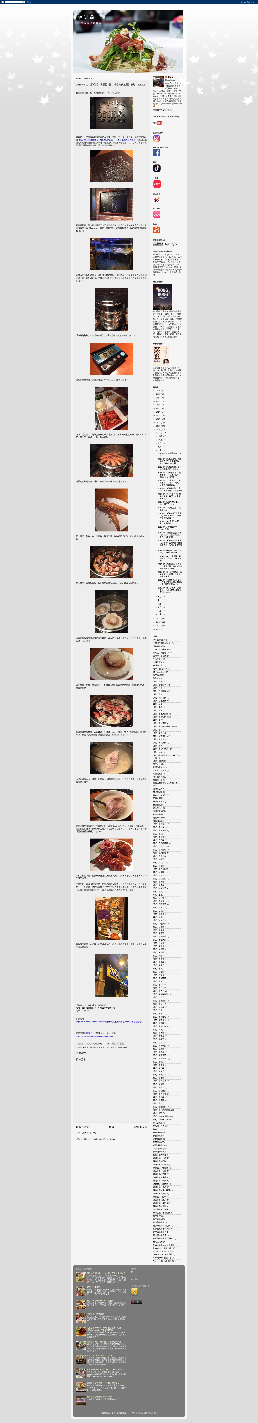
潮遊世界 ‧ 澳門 (159, 1203)
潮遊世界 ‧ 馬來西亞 (161, 1190)
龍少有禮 (157, 1216)
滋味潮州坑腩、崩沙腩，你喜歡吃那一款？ (105, 1342)
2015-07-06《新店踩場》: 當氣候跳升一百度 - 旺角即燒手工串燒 (170, 574)
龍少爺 (171, 77)
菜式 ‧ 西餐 (157, 908)
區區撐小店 (158, 808)
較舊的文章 (140, 1127)
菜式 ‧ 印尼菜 (158, 882)
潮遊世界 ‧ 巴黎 (159, 1161)
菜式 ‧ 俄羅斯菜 (159, 940)
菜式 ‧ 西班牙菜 (159, 904)
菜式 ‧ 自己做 (158, 898)
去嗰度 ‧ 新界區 (159, 656)
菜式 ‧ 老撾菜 (158, 895)
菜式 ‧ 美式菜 (158, 949)
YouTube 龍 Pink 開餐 (162, 1261)
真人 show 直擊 (159, 795)
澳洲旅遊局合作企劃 (161, 1213)
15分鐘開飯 (158, 640)
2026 (158, 391)
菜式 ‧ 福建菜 (158, 1065)
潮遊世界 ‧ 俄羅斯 (160, 1168)
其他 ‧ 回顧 (157, 688)
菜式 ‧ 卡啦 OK (159, 869)
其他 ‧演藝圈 (158, 761)
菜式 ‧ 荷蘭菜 (158, 1007)
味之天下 (157, 764)
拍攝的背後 (158, 767)
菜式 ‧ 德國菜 (158, 1078)
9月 (160, 443)
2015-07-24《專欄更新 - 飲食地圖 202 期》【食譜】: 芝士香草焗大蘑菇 (169, 483)
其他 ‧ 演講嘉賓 (159, 743)
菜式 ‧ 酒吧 (157, 988)
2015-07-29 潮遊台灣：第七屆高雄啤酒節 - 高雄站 (169, 468)
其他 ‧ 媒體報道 (159, 717)
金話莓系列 (158, 777)
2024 (158, 398)
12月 (160, 433)
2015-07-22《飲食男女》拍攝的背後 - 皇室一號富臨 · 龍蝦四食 (170, 496)
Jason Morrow (132, 1413)
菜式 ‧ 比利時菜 (159, 853)
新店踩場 (157, 1142)
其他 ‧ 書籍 (157, 707)
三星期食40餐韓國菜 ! (162, 643)
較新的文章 (82, 1127)
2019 (158, 415)
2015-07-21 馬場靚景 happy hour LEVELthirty (170, 503)
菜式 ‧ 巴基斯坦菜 (160, 843)
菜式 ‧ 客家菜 (158, 943)
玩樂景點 (157, 774)
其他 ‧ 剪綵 (157, 711)
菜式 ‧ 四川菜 (158, 875)
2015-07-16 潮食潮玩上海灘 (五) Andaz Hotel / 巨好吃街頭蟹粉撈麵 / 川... (169, 515)
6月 (160, 597)
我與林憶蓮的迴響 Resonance (99, 1397)
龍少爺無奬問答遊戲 (161, 1226)
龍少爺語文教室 (159, 1235)
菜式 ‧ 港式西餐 (159, 1017)
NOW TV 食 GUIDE (161, 1251)
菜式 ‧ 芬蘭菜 (158, 933)
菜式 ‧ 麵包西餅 (159, 1107)
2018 (158, 419)
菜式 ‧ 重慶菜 (158, 965)
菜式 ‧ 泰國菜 (158, 969)
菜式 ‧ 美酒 (157, 956)
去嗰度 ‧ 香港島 (89, 1048)
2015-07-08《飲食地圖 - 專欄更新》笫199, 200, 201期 (169, 558)
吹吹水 (156, 678)
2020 (158, 412)
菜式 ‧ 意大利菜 (159, 1046)
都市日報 (157, 814)
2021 (158, 408)
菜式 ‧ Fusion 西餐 (161, 1116)
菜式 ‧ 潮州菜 (158, 1084)
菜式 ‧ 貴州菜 (158, 1030)
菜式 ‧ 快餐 (157, 917)
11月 (160, 436)
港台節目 (157, 818)
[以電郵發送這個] (113, 1044)
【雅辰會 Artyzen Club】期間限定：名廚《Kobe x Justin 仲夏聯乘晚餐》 (104, 1329)
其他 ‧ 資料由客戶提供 (162, 727)
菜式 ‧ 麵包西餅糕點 (161, 1110)
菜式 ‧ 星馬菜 (158, 946)
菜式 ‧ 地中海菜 (159, 888)
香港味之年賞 (158, 789)
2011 (158, 629)
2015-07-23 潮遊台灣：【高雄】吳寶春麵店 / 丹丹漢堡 (170, 489)
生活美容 (157, 662)
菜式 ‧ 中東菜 (158, 837)
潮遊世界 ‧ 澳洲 (159, 1206)
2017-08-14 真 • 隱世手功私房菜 (100, 1356)
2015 (158, 430)
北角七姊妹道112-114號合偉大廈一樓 (98, 1008)
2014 (158, 619)
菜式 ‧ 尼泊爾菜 (159, 879)
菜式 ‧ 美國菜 (158, 959)
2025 (158, 394)
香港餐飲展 (158, 792)
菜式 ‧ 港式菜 (158, 1020)
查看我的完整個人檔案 (162, 110)
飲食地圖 (157, 1133)
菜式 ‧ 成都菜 (158, 892)
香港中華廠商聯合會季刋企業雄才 (167, 783)
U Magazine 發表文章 (162, 1258)
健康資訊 (157, 805)
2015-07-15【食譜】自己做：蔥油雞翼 (168, 522)
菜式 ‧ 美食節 (158, 953)
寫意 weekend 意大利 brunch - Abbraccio (104, 1370)
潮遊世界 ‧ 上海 (159, 1158)
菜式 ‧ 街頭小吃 (159, 1026)
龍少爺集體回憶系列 (161, 1229)
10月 (160, 440)
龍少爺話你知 (158, 1232)
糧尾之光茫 (158, 1242)
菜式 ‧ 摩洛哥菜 (159, 1081)
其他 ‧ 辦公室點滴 (160, 749)
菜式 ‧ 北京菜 (158, 863)
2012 (158, 626)
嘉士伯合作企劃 (159, 1152)
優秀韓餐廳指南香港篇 (162, 1239)
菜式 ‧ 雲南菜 (158, 1036)
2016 (158, 426)
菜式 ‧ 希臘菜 (158, 914)
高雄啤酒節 (158, 798)
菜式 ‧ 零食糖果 (159, 1059)
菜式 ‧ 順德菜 (158, 1039)
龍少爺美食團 (158, 1222)
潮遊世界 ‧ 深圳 (159, 1197)
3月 (160, 607)
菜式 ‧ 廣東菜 (158, 1075)
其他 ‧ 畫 (156, 720)
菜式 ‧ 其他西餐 (159, 924)
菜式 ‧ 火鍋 (157, 856)
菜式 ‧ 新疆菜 (158, 1049)
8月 (160, 447)
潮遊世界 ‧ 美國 (159, 1171)
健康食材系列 (158, 802)
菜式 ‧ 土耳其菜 (159, 831)
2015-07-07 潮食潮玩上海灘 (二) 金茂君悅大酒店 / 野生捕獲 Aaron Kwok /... (170, 566)
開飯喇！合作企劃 (160, 1126)
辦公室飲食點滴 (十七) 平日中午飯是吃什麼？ (106, 1273)
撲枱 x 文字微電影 (160, 1155)
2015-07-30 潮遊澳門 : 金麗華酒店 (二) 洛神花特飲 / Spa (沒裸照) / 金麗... (169, 461)
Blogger (149, 1413)
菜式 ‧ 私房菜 (158, 920)
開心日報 (157, 1123)
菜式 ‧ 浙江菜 (158, 972)
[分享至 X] (118, 1044)
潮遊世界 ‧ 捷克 (159, 1194)
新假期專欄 (122, 1048)
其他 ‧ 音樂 (157, 704)
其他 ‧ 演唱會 (158, 739)
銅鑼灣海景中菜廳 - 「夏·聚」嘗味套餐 (103, 1383)
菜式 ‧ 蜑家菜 (158, 1071)
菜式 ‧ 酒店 (157, 991)
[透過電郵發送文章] (108, 1044)
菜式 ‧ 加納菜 (158, 859)
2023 (158, 401)
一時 (92, 887)
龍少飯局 (157, 1219)
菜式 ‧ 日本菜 (158, 847)
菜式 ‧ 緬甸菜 (158, 1088)
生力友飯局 (158, 659)
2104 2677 (86, 1011)
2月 (160, 611)
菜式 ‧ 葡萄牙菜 (159, 1055)
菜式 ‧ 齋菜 (157, 1104)
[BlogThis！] (115, 1044)
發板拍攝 (157, 821)
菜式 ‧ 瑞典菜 (158, 1052)
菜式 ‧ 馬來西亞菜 (160, 994)
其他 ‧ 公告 (157, 682)
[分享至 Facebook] (120, 1044)
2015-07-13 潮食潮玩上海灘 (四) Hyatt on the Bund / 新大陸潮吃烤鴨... (169, 535)
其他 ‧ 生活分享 (159, 685)
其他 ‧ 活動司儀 (159, 698)
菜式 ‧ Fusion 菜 (160, 1120)
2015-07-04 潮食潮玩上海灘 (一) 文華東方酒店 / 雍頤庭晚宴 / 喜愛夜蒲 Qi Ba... (170, 582)
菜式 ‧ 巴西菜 (158, 840)
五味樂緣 (157, 646)
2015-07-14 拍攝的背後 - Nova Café (168, 528)
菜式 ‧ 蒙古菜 (158, 1068)
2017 (158, 423)
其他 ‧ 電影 (157, 733)
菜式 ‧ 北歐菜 (158, 866)
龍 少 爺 (85, 17)
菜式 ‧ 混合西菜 (159, 1001)
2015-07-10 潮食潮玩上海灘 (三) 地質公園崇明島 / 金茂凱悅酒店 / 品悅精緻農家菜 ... (170, 544)
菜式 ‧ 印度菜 (158, 885)
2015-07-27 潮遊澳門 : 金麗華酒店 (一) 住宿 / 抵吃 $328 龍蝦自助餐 (169, 475)
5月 (160, 600)
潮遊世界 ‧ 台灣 (159, 1165)
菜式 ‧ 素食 (157, 985)
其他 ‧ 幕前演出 (159, 736)
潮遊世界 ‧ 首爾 (159, 1174)
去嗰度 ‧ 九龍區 (159, 649)
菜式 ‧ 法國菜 (158, 930)
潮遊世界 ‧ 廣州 (159, 1200)
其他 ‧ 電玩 (157, 730)
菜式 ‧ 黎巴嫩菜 (159, 1091)
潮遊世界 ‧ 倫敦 (159, 1177)
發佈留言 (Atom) (89, 1133)
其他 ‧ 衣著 (157, 694)
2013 (158, 622)
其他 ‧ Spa (157, 752)
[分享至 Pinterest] (123, 1044)
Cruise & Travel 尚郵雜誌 (163, 1245)
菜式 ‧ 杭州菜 (158, 927)
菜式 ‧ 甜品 (157, 1004)
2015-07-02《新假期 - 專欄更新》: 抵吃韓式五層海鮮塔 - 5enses (170, 590)
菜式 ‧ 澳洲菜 (158, 1097)
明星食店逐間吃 (159, 771)
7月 (160, 450)
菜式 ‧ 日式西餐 (159, 850)
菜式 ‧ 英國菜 (158, 962)
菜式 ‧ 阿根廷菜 (159, 937)
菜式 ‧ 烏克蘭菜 (159, 978)
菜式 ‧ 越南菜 (158, 1033)
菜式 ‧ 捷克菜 (158, 997)
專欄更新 (100, 1048)
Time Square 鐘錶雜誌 (162, 1254)
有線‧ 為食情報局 (160, 669)
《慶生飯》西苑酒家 (95, 1314)
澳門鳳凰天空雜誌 (160, 1210)
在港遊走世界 (158, 665)
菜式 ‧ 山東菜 (158, 834)
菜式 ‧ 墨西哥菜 (159, 1094)
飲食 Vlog (157, 1129)
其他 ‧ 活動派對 (159, 701)
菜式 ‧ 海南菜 (158, 975)
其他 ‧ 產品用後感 (160, 714)
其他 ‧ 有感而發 (159, 691)
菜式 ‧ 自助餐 (158, 901)
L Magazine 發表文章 (162, 1248)
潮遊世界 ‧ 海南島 (160, 1184)
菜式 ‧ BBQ (157, 1113)
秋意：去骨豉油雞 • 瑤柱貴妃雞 (100, 1301)
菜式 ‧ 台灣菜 (158, 872)
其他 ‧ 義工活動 (159, 723)
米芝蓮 (156, 675)
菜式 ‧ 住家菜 (158, 911)
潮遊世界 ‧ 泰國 (159, 1181)
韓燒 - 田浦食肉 (93, 1287)
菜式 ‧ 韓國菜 (110, 1048)
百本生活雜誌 (158, 672)
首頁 (111, 1127)
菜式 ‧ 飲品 (157, 1043)
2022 (158, 405)
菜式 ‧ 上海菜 (158, 824)
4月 (160, 604)
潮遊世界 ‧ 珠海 (159, 1187)
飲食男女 (157, 1136)
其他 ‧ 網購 (157, 746)
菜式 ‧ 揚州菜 (158, 1014)
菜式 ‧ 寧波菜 (158, 1062)
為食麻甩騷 (158, 780)
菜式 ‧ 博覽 (157, 1010)
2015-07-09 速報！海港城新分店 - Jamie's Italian (169, 552)
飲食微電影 (158, 1139)
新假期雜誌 (158, 1149)
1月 (160, 614)
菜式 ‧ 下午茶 (158, 827)
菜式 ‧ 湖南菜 (158, 1023)
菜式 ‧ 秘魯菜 (158, 982)
